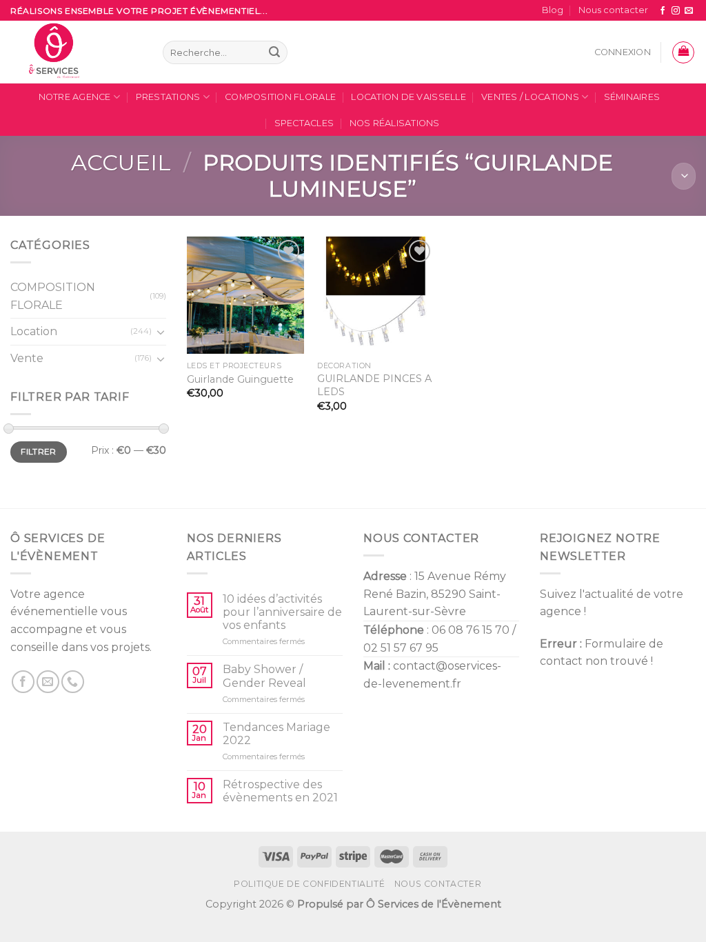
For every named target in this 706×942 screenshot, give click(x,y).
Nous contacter (613, 10)
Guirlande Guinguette (240, 379)
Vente (26, 358)
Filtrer (39, 452)
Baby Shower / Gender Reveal (264, 676)
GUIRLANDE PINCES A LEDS (374, 385)
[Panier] (683, 52)
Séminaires (632, 97)
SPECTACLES (304, 123)
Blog (552, 10)
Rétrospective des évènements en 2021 (280, 791)
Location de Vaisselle (408, 97)
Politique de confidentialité (309, 884)
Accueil (121, 162)
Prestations (168, 97)
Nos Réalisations (395, 123)
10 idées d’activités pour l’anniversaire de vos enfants (282, 612)
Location (33, 332)
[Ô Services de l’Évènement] (76, 52)
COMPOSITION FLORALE (280, 97)
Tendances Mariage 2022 (276, 734)
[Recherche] (274, 52)
